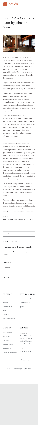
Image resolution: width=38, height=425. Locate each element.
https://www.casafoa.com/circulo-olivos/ (18, 219)
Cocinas (7, 268)
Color (6, 273)
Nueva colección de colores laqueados (18, 247)
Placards (5, 303)
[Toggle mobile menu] (34, 4)
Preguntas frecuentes (10, 352)
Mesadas (6, 314)
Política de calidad (26, 299)
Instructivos (7, 348)
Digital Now (27, 369)
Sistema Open (7, 307)
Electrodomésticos (9, 318)
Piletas (6, 277)
